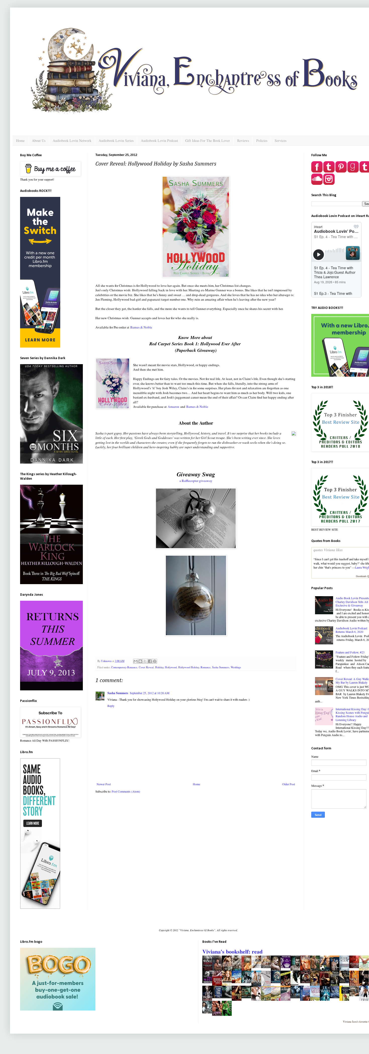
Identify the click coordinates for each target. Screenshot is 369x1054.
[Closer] (296, 997)
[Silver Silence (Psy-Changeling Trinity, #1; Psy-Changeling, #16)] (355, 967)
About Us (38, 140)
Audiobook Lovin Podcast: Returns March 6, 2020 (352, 630)
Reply (110, 706)
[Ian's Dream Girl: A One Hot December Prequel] (355, 995)
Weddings (236, 667)
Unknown (106, 661)
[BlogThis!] (140, 661)
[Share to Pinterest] (154, 661)
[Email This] (135, 661)
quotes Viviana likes (328, 549)
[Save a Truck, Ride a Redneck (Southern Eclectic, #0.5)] (238, 982)
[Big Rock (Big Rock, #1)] (257, 967)
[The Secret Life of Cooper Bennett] (277, 982)
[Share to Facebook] (149, 661)
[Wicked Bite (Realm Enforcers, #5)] (247, 982)
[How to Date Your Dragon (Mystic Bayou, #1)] (247, 997)
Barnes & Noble (141, 327)
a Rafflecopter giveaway (195, 480)
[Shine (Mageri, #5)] (208, 1012)
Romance (206, 667)
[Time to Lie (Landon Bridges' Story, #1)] (306, 982)
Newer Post (104, 784)
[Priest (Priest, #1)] (228, 997)
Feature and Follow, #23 (350, 652)
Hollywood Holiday (188, 667)
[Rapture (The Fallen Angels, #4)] (336, 997)
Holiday (159, 667)
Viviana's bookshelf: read (232, 951)
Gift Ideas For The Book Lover (207, 140)
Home (20, 140)
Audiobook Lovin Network (72, 140)
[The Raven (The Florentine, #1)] (345, 982)
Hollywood (171, 667)
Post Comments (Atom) (126, 791)
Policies (261, 140)
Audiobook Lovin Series (116, 140)
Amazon (173, 406)
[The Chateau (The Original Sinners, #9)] (287, 967)
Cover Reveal (146, 667)
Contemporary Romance (124, 667)
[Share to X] (145, 661)
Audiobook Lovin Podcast (159, 140)
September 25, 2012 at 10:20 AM (149, 693)
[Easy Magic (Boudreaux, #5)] (208, 982)
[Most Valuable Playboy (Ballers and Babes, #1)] (267, 967)
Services (280, 140)
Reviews (243, 140)
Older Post (288, 784)
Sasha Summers (220, 667)
